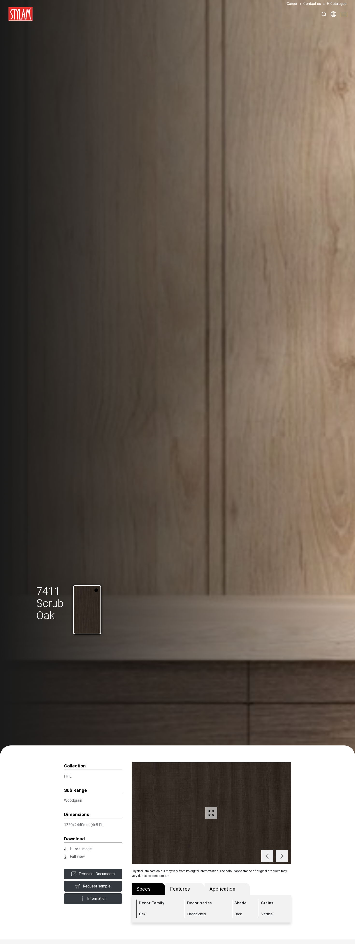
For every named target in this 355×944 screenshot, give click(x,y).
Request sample (97, 886)
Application (222, 889)
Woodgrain (73, 800)
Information (96, 898)
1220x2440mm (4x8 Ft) (84, 824)
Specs (143, 889)
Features (180, 889)
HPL (67, 776)
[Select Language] (333, 14)
